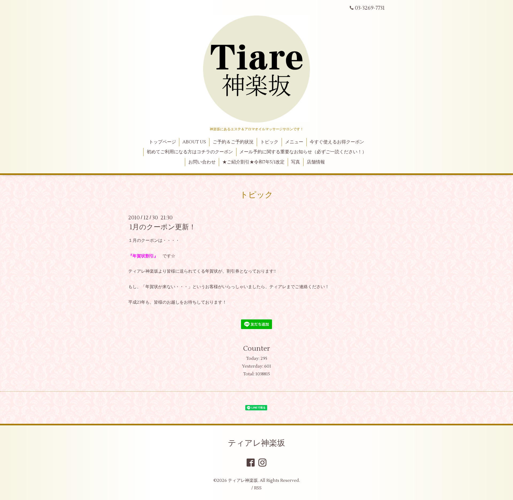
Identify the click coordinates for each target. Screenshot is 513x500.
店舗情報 (316, 162)
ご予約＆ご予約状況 (233, 142)
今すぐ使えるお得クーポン (337, 142)
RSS (258, 488)
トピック (269, 142)
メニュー (294, 142)
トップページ (162, 142)
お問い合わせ (202, 162)
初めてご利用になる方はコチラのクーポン (190, 152)
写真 (295, 162)
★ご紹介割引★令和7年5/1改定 (253, 162)
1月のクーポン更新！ (163, 227)
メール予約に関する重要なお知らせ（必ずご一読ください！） (303, 152)
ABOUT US (194, 142)
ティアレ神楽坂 (256, 443)
